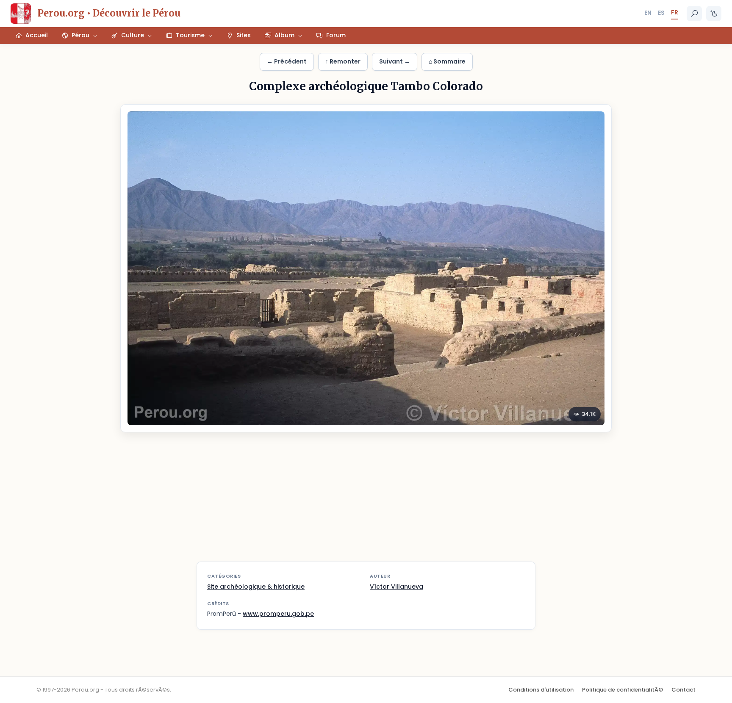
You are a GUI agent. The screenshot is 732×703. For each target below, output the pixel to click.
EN (648, 12)
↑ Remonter (342, 61)
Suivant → (394, 61)
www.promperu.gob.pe (278, 613)
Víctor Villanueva (396, 586)
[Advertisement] (366, 502)
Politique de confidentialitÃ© (622, 690)
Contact (683, 690)
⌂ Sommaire (447, 61)
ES (661, 12)
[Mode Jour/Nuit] (713, 13)
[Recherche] (694, 13)
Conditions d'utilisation (541, 690)
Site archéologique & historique (256, 586)
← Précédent (287, 61)
